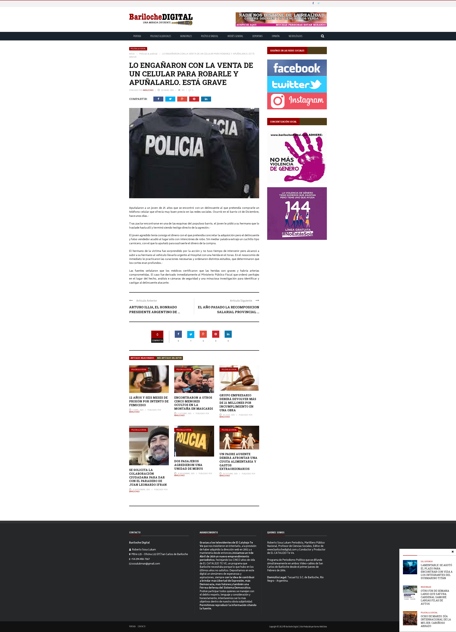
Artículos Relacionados (142, 357)
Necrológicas (295, 36)
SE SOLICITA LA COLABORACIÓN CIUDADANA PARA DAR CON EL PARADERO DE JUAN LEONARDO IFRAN (148, 477)
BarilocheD (148, 90)
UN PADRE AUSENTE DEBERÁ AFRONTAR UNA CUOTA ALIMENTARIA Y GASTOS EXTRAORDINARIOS (238, 461)
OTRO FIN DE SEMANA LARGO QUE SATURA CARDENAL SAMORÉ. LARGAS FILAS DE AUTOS (435, 597)
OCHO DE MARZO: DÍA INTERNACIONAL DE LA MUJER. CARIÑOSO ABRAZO (436, 621)
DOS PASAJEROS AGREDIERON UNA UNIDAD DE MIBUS (188, 464)
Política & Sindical (209, 36)
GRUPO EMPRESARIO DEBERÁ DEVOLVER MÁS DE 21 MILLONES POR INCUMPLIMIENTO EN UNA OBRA (237, 402)
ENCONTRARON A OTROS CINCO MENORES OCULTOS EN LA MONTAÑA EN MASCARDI (193, 403)
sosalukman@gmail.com (146, 564)
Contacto (141, 626)
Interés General (235, 36)
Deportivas (257, 36)
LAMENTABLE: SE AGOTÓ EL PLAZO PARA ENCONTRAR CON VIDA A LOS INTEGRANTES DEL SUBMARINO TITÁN (436, 571)
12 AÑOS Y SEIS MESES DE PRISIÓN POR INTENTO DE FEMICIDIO (149, 401)
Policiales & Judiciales (160, 36)
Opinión (275, 36)
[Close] (452, 552)
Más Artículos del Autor (169, 357)
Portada (137, 36)
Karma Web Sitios (320, 626)
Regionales (426, 587)
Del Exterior (426, 561)
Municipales (186, 36)
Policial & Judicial (138, 49)
